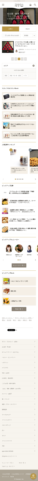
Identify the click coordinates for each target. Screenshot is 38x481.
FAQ (11, 476)
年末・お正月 (5, 373)
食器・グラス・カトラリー (9, 404)
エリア (6, 65)
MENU (3, 5)
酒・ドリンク (5, 399)
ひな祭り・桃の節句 (7, 378)
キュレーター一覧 (7, 463)
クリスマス (5, 367)
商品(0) (28, 29)
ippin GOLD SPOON (7, 451)
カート (30, 5)
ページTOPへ (19, 325)
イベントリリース (7, 441)
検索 (35, 5)
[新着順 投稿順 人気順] (29, 35)
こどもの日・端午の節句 (8, 383)
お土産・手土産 (6, 347)
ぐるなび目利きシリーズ (17, 474)
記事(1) (11, 29)
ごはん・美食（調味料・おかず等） (11, 388)
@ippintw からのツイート (9, 456)
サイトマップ (5, 476)
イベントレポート (7, 420)
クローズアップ (6, 425)
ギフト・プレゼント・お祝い (10, 341)
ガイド (4, 435)
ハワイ (25, 75)
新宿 (6, 75)
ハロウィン (5, 362)
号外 (3, 446)
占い (3, 430)
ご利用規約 (28, 474)
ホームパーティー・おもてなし (10, 352)
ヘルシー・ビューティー (8, 357)
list (16, 330)
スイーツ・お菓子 (7, 394)
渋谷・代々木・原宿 (15, 75)
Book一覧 (21, 463)
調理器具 (4, 409)
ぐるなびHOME (6, 474)
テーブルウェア (6, 414)
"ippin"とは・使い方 (7, 466)
